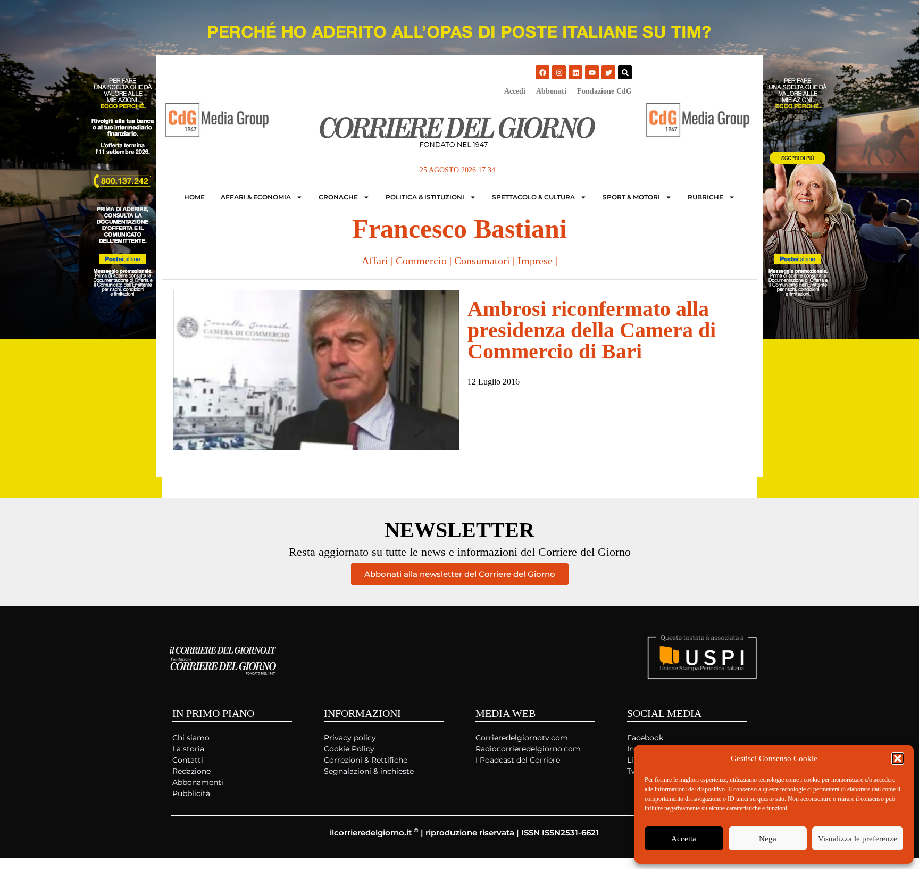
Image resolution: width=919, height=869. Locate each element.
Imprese (535, 260)
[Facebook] (542, 72)
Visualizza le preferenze (857, 838)
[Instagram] (559, 72)
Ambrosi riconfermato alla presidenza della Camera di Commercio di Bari (591, 330)
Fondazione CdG (604, 91)
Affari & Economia (256, 197)
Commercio (421, 260)
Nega (767, 838)
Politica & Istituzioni (425, 197)
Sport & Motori (631, 197)
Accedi (514, 91)
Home (194, 197)
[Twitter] (608, 72)
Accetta (683, 838)
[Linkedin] (575, 72)
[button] (897, 758)
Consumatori (482, 260)
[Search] (625, 72)
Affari (375, 260)
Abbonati (551, 91)
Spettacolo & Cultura (533, 197)
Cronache (338, 197)
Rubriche (705, 197)
